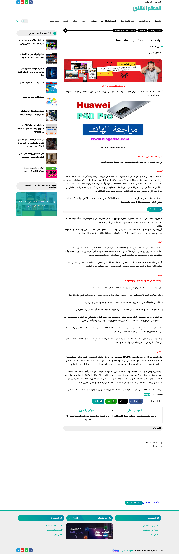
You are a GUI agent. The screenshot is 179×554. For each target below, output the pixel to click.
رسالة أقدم (147, 503)
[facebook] (31, 2)
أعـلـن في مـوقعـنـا (150, 530)
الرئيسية (158, 21)
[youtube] (22, 2)
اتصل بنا (158, 2)
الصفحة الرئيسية (134, 503)
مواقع (94, 21)
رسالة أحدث (158, 503)
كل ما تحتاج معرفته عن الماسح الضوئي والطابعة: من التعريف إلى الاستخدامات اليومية (30, 142)
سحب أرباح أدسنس (150, 525)
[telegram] (18, 2)
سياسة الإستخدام (54, 530)
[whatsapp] (26, 2)
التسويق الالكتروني (108, 21)
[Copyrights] (116, 550)
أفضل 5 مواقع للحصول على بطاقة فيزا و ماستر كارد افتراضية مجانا (31, 71)
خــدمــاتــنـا (148, 2)
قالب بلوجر (54, 21)
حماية (75, 21)
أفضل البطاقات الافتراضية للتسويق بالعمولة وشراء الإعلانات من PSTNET (30, 128)
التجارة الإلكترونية (127, 21)
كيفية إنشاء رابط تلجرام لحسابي (31, 83)
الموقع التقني (127, 551)
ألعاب (65, 21)
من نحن (57, 534)
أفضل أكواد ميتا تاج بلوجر (33, 97)
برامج (84, 21)
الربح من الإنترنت (145, 21)
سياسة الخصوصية (53, 525)
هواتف (147, 394)
